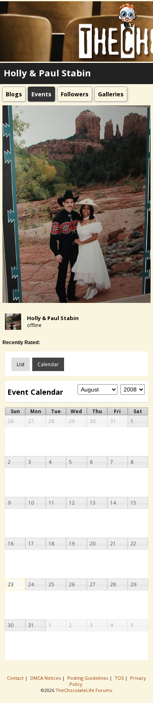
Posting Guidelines (88, 678)
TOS (120, 678)
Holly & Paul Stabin (53, 318)
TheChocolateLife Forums (83, 690)
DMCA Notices (46, 678)
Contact (16, 678)
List (20, 364)
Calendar (48, 364)
